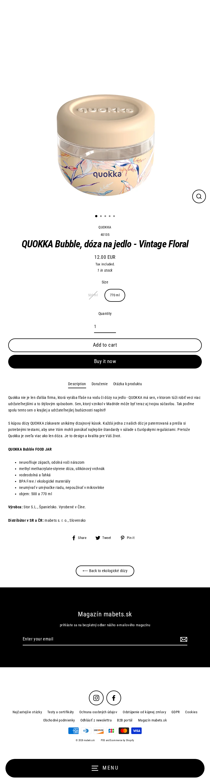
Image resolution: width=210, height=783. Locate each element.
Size (105, 282)
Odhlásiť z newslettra (96, 720)
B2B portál (125, 720)
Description (77, 384)
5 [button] (114, 216)
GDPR (175, 712)
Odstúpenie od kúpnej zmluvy (144, 712)
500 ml (93, 295)
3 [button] (105, 216)
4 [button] (110, 216)
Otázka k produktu (127, 384)
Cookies (191, 712)
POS (103, 740)
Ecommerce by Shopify (122, 740)
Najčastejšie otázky (27, 712)
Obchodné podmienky (59, 720)
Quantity (105, 313)
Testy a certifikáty (60, 712)
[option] (105, 105)
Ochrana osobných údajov (98, 712)
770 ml (115, 295)
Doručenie (100, 384)
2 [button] (101, 216)
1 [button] (96, 216)
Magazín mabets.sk (152, 720)
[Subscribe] (183, 639)
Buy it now (105, 361)
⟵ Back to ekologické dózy (105, 571)
